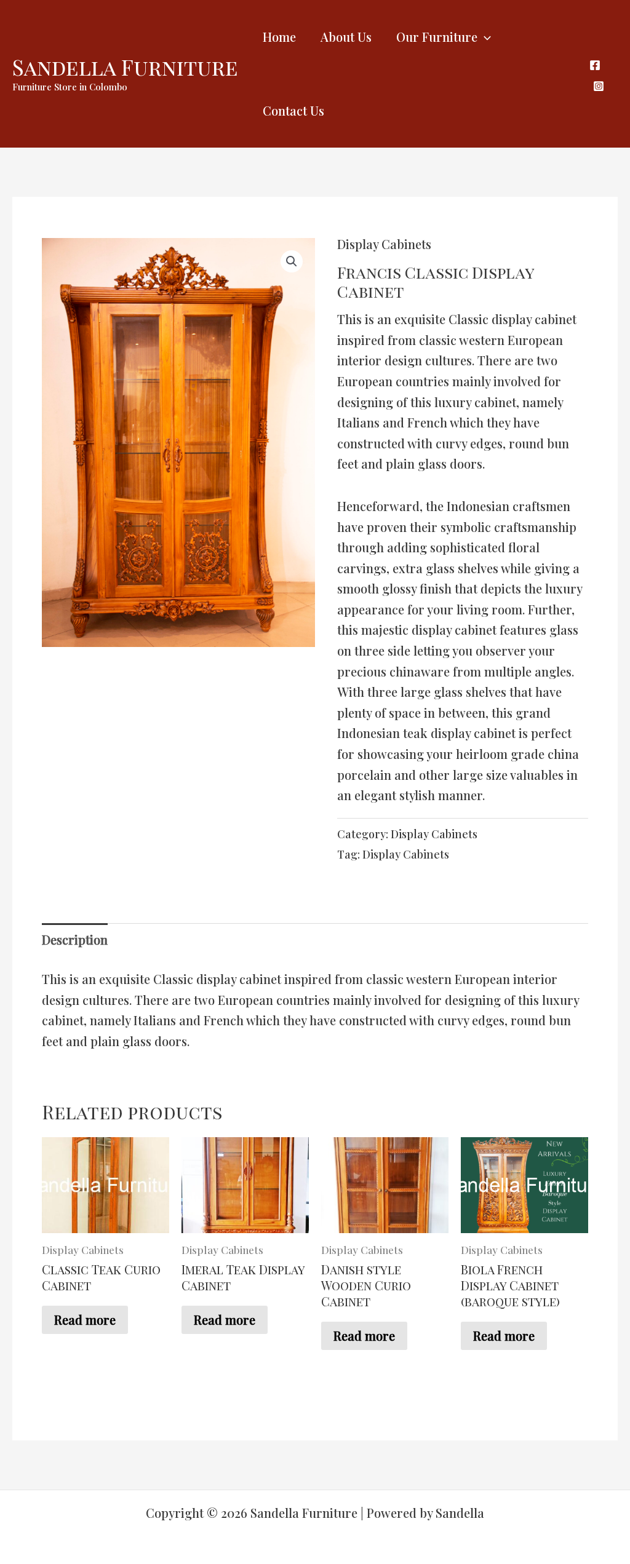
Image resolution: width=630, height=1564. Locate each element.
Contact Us (293, 110)
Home (279, 36)
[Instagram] (598, 86)
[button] (292, 261)
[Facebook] (594, 65)
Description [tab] (75, 939)
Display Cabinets (384, 244)
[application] (484, 37)
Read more (85, 1319)
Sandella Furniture (125, 66)
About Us (346, 36)
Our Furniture (436, 36)
